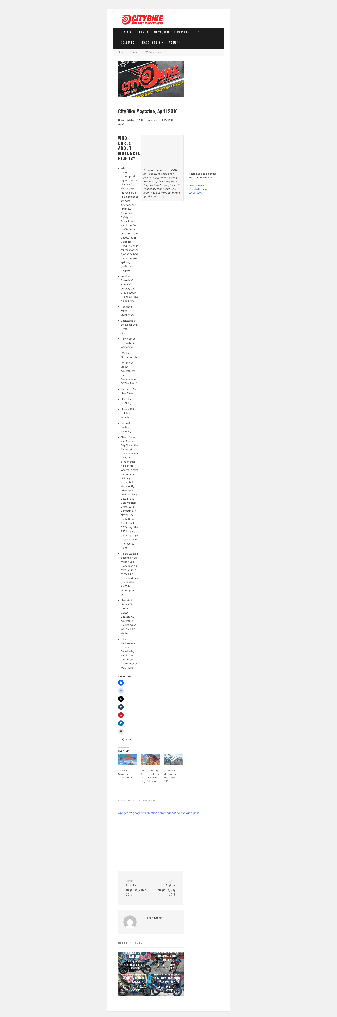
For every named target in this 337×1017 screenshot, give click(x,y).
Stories (143, 32)
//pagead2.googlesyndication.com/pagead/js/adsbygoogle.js (158, 813)
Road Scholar (127, 120)
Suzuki (153, 800)
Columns (127, 42)
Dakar (123, 800)
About (173, 42)
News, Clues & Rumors (171, 32)
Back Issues (151, 42)
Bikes (125, 32)
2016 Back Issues (148, 120)
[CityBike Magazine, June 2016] (127, 759)
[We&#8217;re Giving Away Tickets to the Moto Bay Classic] (150, 759)
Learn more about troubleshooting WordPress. (199, 189)
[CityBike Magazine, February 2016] (173, 759)
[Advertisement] (151, 839)
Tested (199, 32)
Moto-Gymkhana (138, 800)
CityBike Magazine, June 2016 (125, 774)
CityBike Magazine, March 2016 (136, 888)
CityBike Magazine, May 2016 (166, 888)
